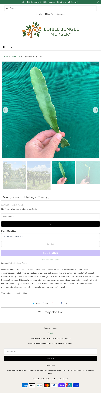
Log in (39, 14)
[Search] (7, 8)
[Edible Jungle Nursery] (50, 30)
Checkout (60, 14)
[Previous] (5, 110)
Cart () (50, 14)
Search (50, 333)
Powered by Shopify (61, 379)
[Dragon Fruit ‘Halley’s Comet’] (50, 110)
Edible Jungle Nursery (46, 379)
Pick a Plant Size (8, 231)
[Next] (95, 110)
